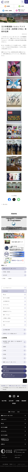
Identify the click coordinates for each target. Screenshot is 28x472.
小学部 (3, 278)
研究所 (14, 403)
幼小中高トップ (4, 385)
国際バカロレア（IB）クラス (14, 385)
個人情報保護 (5, 464)
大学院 (17, 400)
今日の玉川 (24, 385)
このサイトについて (21, 464)
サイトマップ (4, 457)
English (25, 15)
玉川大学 (11, 400)
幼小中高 (4, 400)
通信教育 (24, 400)
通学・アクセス (9, 15)
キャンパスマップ (18, 455)
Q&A (18, 411)
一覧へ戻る (4, 204)
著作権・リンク (13, 464)
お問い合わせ (18, 15)
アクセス (3, 455)
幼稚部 (9, 278)
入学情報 (3, 15)
